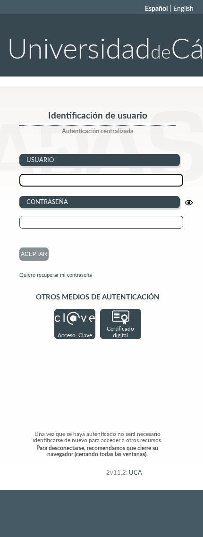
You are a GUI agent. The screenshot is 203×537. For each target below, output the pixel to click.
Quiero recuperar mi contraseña (55, 275)
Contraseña (47, 202)
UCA (135, 473)
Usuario (40, 160)
